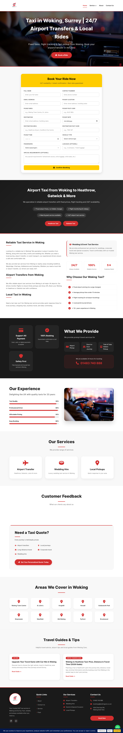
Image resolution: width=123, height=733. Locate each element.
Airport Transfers (71, 700)
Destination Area (30, 126)
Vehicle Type (67, 135)
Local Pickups (70, 710)
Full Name (27, 91)
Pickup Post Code (68, 108)
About (101, 5)
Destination (28, 117)
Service (40, 708)
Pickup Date (66, 117)
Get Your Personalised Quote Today (35, 562)
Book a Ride (63, 55)
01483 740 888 (98, 700)
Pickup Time (28, 135)
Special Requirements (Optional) (36, 152)
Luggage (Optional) (69, 144)
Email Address (29, 99)
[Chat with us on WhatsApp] (117, 727)
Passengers (28, 144)
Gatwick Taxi (70, 223)
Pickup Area (28, 108)
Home (85, 5)
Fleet (39, 712)
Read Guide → (16, 671)
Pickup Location (68, 99)
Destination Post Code (70, 126)
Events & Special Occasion (74, 707)
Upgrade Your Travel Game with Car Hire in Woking (34, 662)
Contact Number (68, 91)
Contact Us (110, 5)
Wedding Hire (70, 704)
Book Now (102, 718)
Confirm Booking (63, 168)
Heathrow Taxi (53, 223)
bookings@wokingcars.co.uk (102, 704)
